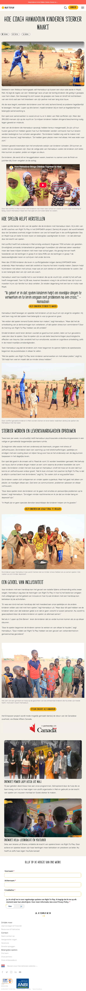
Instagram (11, 972)
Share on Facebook (5, 34)
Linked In (15, 972)
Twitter (7, 972)
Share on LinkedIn (26, 34)
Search (65, 7)
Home (8, 7)
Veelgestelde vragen (9, 940)
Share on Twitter (15, 34)
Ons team (5, 953)
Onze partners (6, 957)
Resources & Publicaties (10, 929)
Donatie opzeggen (8, 946)
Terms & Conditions (37, 989)
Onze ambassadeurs (9, 960)
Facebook (2, 972)
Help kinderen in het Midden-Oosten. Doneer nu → (43, 2)
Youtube (20, 972)
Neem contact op (7, 936)
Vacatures (5, 943)
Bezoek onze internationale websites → (22, 966)
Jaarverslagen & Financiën (11, 926)
